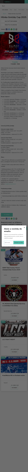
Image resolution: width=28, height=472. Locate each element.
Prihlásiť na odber (18, 242)
